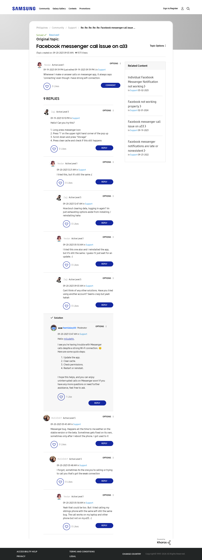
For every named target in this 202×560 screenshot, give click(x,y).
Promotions (84, 8)
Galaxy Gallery (59, 8)
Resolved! (54, 35)
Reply (104, 148)
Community (44, 8)
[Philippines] (23, 8)
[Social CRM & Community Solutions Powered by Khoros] (164, 541)
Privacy (21, 556)
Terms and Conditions (82, 551)
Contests (72, 8)
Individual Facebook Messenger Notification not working (143, 82)
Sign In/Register (170, 8)
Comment (110, 85)
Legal (73, 556)
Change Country (131, 554)
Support (102, 69)
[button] (115, 63)
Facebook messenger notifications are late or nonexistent (143, 146)
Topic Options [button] (157, 45)
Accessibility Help (27, 551)
